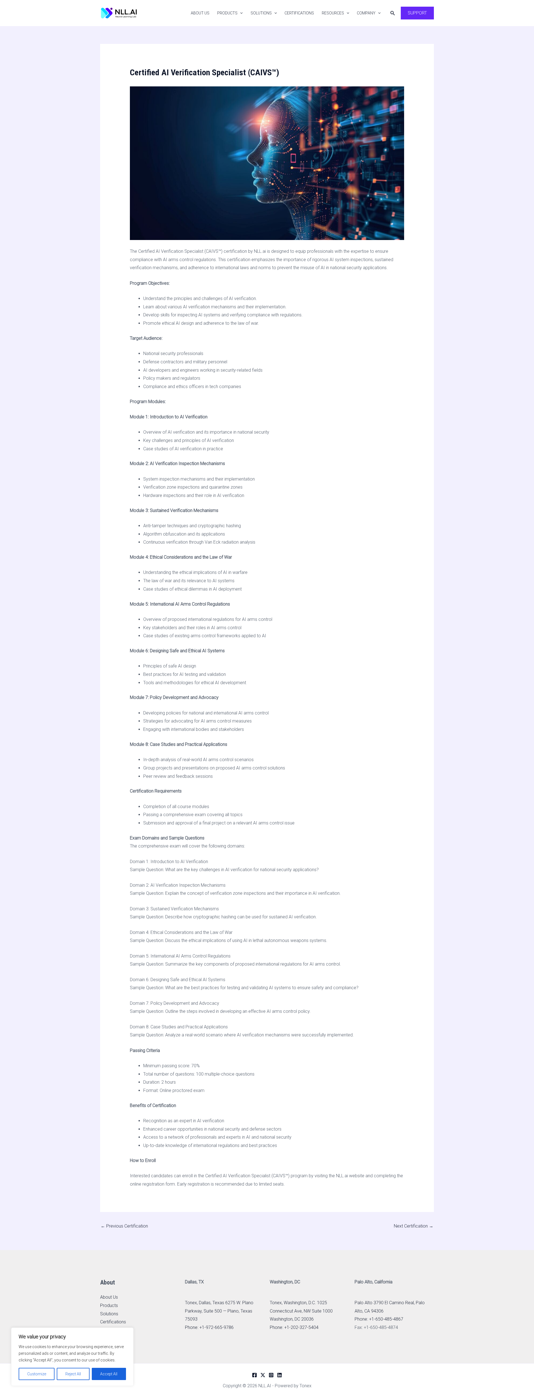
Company (366, 13)
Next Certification (413, 1226)
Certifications (299, 13)
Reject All (73, 1374)
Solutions (261, 13)
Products (227, 13)
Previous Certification (124, 1226)
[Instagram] (271, 1375)
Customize (36, 1374)
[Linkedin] (279, 1375)
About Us (200, 13)
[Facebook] (254, 1375)
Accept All (108, 1374)
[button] (240, 13)
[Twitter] (262, 1375)
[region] (72, 1357)
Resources (333, 13)
